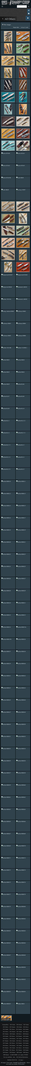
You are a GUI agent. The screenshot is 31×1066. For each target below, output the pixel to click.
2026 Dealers (19, 1024)
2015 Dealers (19, 1043)
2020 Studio (12, 1034)
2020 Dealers (26, 1034)
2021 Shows (26, 1031)
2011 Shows (12, 1050)
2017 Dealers (6, 1041)
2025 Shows (5, 1027)
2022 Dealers (12, 1031)
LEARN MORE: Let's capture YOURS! (19, 1054)
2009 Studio (19, 1052)
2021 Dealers (6, 1034)
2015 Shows (12, 1043)
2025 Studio (26, 1024)
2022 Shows (5, 1031)
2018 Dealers (12, 1038)
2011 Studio (5, 1050)
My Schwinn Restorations (22, 1057)
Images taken (16, 27)
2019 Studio (5, 1036)
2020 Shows (19, 1034)
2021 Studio (19, 1031)
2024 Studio (19, 1027)
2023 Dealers (19, 1029)
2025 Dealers (12, 1027)
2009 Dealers (6, 1054)
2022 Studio (26, 1029)
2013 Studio (19, 1045)
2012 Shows (19, 1048)
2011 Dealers (19, 1050)
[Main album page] (15, 2)
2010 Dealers (12, 1052)
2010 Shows (5, 1052)
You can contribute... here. (9, 1057)
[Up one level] (2, 18)
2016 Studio (12, 1041)
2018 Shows (5, 1038)
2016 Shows (19, 1041)
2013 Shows (26, 1045)
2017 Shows (26, 1038)
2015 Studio (5, 1043)
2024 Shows (26, 1027)
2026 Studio (12, 1024)
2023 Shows (12, 1029)
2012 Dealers (26, 1048)
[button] (3, 1063)
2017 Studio (19, 1038)
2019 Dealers (19, 1036)
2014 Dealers (12, 1045)
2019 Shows (12, 1036)
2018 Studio (26, 1036)
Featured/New (5, 1024)
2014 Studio (26, 1043)
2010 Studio (26, 1050)
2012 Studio (12, 1048)
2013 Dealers (6, 1048)
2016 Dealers (26, 1041)
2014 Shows (5, 1045)
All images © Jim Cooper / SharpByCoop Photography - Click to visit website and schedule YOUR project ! (15, 1063)
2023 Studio (5, 1029)
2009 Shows (26, 1052)
